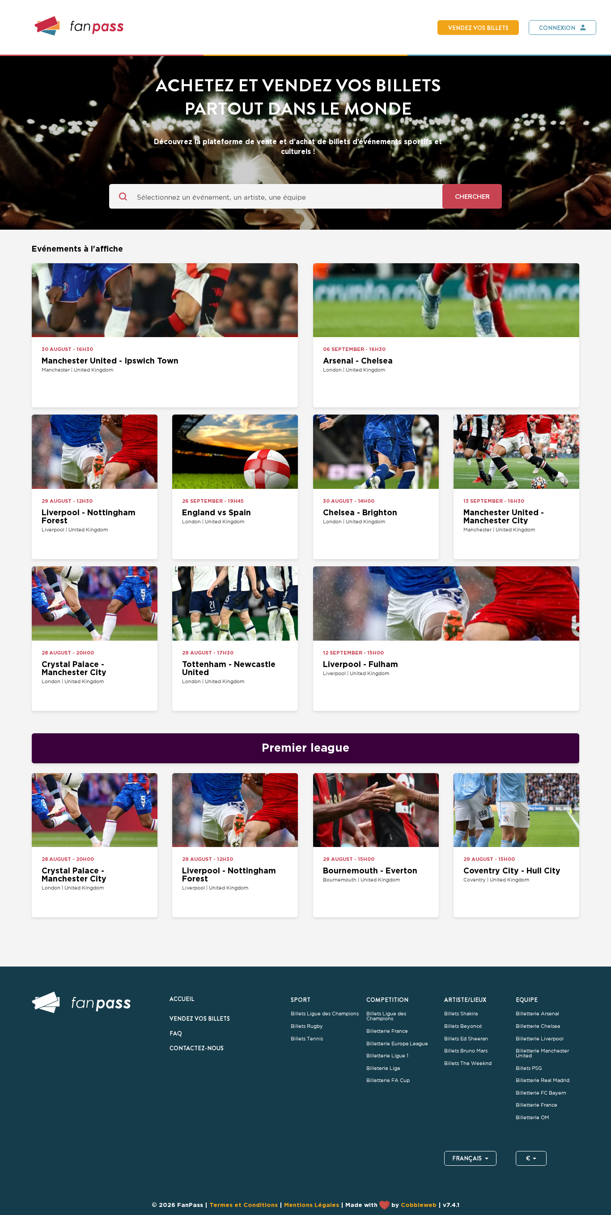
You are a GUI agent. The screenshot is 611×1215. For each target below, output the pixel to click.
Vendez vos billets (478, 27)
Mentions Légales (311, 1204)
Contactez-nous (197, 1048)
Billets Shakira (461, 1014)
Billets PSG (529, 1068)
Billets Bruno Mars (466, 1051)
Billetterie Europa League (397, 1044)
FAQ (176, 1033)
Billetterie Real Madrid (542, 1080)
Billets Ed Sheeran (466, 1039)
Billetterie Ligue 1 (387, 1056)
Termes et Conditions (243, 1204)
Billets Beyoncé (463, 1026)
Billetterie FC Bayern (541, 1093)
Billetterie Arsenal (537, 1014)
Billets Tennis (307, 1039)
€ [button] (528, 1158)
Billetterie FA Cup (388, 1080)
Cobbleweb (419, 1204)
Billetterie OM (532, 1118)
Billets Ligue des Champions (325, 1014)
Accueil (182, 998)
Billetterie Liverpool (540, 1039)
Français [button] (467, 1158)
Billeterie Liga (383, 1068)
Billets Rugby (307, 1026)
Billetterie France (387, 1031)
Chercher (472, 196)
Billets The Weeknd (468, 1063)
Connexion (557, 27)
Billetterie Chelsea (538, 1026)
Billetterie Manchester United (542, 1053)
